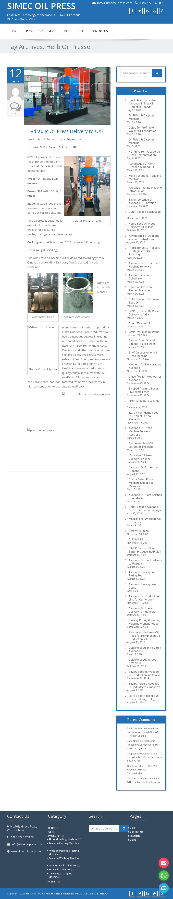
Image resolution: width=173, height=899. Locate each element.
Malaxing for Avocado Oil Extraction (145, 520)
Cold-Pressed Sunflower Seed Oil (144, 300)
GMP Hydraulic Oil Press (144, 331)
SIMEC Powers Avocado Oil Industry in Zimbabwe (144, 685)
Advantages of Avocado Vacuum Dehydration (144, 237)
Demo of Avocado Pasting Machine (140, 288)
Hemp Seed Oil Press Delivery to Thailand (142, 225)
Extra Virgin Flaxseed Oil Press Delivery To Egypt (144, 697)
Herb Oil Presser (46, 139)
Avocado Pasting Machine (64, 843)
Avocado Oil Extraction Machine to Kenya (143, 264)
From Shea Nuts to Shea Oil (144, 402)
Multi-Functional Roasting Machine (145, 177)
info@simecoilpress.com (114, 3)
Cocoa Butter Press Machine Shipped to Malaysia (141, 483)
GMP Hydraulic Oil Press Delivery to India (144, 312)
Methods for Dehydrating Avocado (145, 366)
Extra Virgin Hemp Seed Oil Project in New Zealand (143, 416)
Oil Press (63, 147)
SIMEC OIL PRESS (41, 6)
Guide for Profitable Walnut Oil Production (142, 129)
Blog (67, 31)
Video (52, 31)
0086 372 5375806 (151, 3)
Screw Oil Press (139, 531)
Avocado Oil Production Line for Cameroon (144, 597)
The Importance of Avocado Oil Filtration (142, 201)
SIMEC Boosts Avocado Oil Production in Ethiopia (144, 673)
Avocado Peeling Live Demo (142, 586)
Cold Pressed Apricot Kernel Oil (142, 661)
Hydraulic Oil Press (59, 869)
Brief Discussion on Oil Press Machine (143, 354)
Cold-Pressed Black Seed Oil (145, 213)
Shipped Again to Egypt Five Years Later (143, 390)
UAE (74, 147)
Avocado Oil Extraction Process (143, 469)
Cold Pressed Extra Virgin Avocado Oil (145, 649)
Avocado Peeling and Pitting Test (142, 573)
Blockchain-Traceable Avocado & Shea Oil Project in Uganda (142, 103)
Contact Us (99, 31)
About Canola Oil (139, 323)
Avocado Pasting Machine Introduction (145, 189)
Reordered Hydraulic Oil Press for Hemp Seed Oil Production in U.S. (144, 636)
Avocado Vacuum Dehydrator (140, 276)
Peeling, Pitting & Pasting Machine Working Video (144, 622)
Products (33, 31)
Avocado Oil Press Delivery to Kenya (141, 457)
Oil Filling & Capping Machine (141, 117)
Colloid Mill (136, 539)
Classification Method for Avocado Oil (145, 378)
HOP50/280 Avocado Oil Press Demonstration (144, 153)
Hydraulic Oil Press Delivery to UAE (65, 131)
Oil (81, 31)
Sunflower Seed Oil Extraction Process (141, 445)
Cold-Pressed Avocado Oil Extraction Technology (145, 508)
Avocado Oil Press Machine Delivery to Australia (141, 431)
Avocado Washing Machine (64, 858)
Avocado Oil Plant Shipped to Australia (145, 496)
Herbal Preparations (70, 139)
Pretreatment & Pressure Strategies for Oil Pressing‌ (144, 251)
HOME (14, 31)
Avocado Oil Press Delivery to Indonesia (142, 610)
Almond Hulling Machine (63, 839)
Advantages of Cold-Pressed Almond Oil (142, 165)
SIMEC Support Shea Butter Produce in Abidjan (145, 550)
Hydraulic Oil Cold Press (42, 147)
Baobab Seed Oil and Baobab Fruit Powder (142, 342)
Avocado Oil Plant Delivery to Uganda (145, 561)
